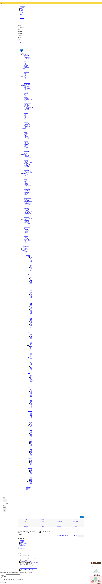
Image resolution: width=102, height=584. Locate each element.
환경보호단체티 (27, 108)
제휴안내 (22, 544)
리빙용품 (26, 147)
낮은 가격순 (66, 535)
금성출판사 (26, 55)
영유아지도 (26, 205)
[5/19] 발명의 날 (31, 310)
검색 (40, 532)
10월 (29, 373)
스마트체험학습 (27, 138)
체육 (25, 119)
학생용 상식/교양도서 (28, 211)
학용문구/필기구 (27, 221)
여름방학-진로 (31, 337)
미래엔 (25, 66)
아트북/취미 (26, 217)
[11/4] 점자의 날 (31, 389)
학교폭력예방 (31, 378)
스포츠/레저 (26, 242)
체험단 (25, 252)
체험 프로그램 (25, 93)
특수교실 (26, 125)
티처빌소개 (22, 541)
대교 (25, 61)
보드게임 (26, 73)
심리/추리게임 (27, 192)
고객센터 (22, 18)
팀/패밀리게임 (27, 190)
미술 (25, 118)
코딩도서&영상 (27, 83)
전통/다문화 (26, 98)
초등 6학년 (30, 468)
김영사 (25, 64)
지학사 (25, 62)
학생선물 (26, 142)
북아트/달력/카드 (27, 164)
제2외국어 (26, 122)
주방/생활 (26, 238)
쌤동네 (21, 8)
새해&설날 (31, 258)
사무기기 (26, 228)
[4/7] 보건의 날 (31, 279)
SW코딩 (25, 182)
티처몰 (21, 9)
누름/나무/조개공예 (28, 162)
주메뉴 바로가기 (9, 0)
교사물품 (27, 489)
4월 (28, 274)
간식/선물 (25, 248)
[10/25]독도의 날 (31, 381)
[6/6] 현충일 (31, 322)
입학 (31, 261)
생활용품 (26, 136)
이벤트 (23, 250)
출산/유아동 (26, 239)
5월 (28, 298)
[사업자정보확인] (35, 562)
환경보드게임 (27, 109)
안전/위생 (26, 232)
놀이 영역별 (28, 487)
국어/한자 (26, 180)
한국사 (25, 179)
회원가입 (22, 15)
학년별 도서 (26, 208)
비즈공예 (26, 161)
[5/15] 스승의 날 (31, 307)
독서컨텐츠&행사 (27, 198)
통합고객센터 (22, 545)
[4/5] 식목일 (31, 276)
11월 (29, 387)
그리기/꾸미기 (27, 156)
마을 (31, 436)
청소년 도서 (26, 209)
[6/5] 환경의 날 (31, 319)
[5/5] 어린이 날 (31, 301)
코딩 (25, 78)
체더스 (21, 10)
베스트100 (25, 247)
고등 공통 (30, 481)
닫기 (19, 39)
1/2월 (29, 256)
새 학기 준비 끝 (31, 268)
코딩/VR (23, 76)
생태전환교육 (24, 100)
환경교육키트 (27, 105)
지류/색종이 (26, 222)
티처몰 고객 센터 (21, 548)
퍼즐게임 (26, 194)
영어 (25, 114)
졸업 (31, 260)
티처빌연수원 (22, 6)
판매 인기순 (61, 535)
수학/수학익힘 (31, 416)
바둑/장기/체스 (27, 186)
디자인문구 (26, 220)
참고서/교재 (26, 210)
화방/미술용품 (27, 223)
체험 (25, 75)
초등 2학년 (30, 425)
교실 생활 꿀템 (31, 271)
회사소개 (22, 540)
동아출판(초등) (27, 57)
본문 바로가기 (3, 0)
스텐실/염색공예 (27, 157)
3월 (28, 262)
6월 (28, 317)
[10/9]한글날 (31, 375)
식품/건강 (26, 237)
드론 (25, 77)
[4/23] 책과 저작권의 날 (31, 291)
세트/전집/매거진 (27, 212)
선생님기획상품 (26, 246)
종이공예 (26, 163)
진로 (25, 95)
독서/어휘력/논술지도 (28, 201)
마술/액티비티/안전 (28, 99)
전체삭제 (19, 35)
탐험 (31, 424)
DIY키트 (26, 80)
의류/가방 (26, 148)
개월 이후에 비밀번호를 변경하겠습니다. (9, 580)
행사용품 (26, 146)
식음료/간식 (26, 143)
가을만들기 (31, 364)
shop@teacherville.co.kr (27, 561)
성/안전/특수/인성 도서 (28, 218)
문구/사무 (24, 219)
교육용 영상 (26, 127)
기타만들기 (26, 170)
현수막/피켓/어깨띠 (28, 110)
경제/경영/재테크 (27, 213)
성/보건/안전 (26, 123)
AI (24, 94)
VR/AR (25, 79)
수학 (25, 115)
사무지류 (26, 229)
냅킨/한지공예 (27, 165)
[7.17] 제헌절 (31, 343)
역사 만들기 (31, 265)
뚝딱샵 (21, 11)
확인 (1, 582)
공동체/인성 (26, 90)
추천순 (58, 535)
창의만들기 (24, 154)
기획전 (25, 251)
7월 (28, 332)
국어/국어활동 (31, 413)
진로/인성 (26, 183)
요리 (25, 96)
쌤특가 (23, 233)
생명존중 (26, 92)
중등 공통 (30, 478)
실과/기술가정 (27, 124)
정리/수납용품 (27, 227)
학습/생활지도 (27, 200)
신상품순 (75, 535)
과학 (25, 117)
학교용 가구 (26, 230)
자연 (31, 435)
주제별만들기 (27, 155)
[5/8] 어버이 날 (31, 304)
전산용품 (26, 231)
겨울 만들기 (31, 401)
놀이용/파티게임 (27, 185)
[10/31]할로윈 (31, 385)
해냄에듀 (26, 65)
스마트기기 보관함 (27, 84)
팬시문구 (26, 144)
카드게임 (26, 191)
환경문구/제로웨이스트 (28, 107)
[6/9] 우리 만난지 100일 (31, 326)
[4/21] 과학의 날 (31, 286)
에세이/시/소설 (27, 214)
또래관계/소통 (27, 88)
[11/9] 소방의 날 (31, 392)
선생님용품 (26, 137)
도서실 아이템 (27, 199)
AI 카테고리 (25, 243)
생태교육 (26, 106)
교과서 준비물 (25, 54)
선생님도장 (26, 129)
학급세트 (26, 174)
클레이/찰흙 (26, 166)
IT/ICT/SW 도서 (27, 202)
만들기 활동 (26, 72)
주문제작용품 (27, 145)
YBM (25, 63)
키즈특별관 (26, 484)
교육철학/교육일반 (27, 203)
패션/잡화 (26, 236)
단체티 (25, 132)
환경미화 (26, 134)
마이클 (21, 12)
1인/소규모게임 (27, 189)
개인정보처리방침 (23, 543)
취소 (4, 582)
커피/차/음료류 (27, 240)
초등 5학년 (30, 458)
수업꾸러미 (25, 245)
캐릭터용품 (26, 151)
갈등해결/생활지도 (27, 89)
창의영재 (26, 184)
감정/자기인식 (27, 86)
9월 (28, 357)
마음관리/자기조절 (27, 87)
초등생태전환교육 (27, 103)
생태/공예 (26, 97)
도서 (25, 74)
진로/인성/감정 (27, 126)
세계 (31, 434)
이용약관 (22, 542)
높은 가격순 (71, 535)
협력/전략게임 (27, 193)
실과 (31, 443)
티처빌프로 (22, 7)
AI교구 (23, 68)
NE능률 (25, 56)
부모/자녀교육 (27, 204)
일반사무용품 (27, 224)
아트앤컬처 (26, 67)
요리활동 (26, 160)
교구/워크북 (26, 69)
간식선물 (26, 141)
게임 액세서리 (27, 195)
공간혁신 (26, 519)
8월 (28, 345)
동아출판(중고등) (27, 58)
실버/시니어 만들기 (28, 172)
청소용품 (26, 135)
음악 (31, 442)
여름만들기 (31, 334)
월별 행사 (28, 255)
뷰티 (25, 241)
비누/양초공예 (27, 167)
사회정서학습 (24, 85)
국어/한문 (26, 113)
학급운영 (24, 128)
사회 (25, 116)
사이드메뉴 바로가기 (16, 0)
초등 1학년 (30, 411)
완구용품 (26, 153)
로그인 (21, 14)
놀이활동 (26, 133)
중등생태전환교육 (27, 104)
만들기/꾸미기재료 (27, 171)
